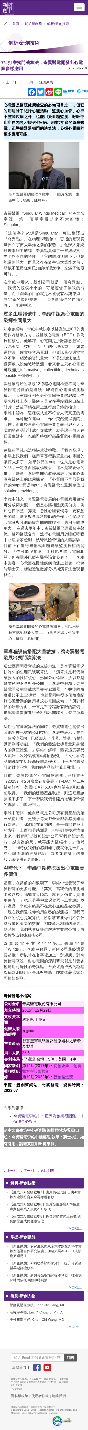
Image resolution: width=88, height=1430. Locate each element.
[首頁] (8, 7)
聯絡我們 (59, 1396)
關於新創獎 (33, 24)
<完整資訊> (16, 1389)
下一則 (27, 82)
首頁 (15, 24)
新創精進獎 (63, 1077)
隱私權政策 (19, 1396)
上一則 (11, 82)
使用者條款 (40, 1396)
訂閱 (70, 1358)
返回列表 (46, 82)
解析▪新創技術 (58, 24)
